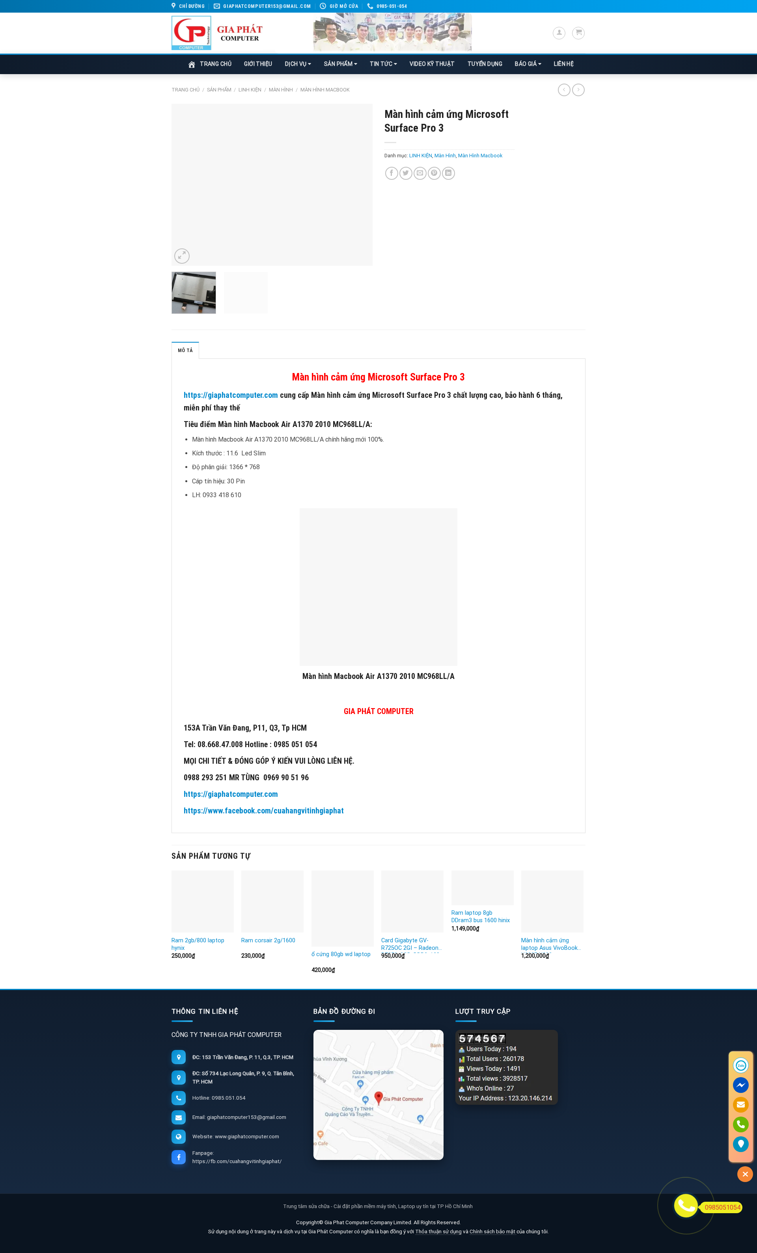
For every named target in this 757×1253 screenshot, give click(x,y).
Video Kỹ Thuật (432, 64)
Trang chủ (186, 90)
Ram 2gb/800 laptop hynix (198, 944)
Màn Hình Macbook (325, 90)
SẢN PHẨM (339, 64)
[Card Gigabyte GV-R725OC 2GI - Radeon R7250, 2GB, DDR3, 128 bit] (412, 902)
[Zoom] (182, 256)
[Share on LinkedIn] (448, 173)
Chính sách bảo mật (493, 1231)
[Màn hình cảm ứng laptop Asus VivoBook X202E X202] (552, 902)
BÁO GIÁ (526, 64)
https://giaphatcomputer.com (231, 395)
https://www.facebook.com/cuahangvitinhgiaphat (264, 810)
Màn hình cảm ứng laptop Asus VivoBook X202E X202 (549, 945)
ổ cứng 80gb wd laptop (341, 954)
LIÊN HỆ (564, 64)
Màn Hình (281, 90)
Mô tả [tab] (185, 350)
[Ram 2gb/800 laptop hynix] (203, 902)
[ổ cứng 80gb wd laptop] (342, 909)
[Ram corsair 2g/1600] (272, 902)
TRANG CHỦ (215, 64)
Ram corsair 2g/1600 (268, 940)
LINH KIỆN (250, 90)
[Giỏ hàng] (578, 33)
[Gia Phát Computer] (373, 33)
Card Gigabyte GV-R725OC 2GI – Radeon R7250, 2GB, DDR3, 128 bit (410, 945)
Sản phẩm (219, 90)
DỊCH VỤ (296, 64)
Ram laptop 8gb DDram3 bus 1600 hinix (480, 917)
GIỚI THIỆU (258, 64)
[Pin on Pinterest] (434, 173)
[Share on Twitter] (405, 173)
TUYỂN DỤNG (485, 64)
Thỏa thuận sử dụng (438, 1231)
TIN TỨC (382, 64)
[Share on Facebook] (391, 173)
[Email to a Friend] (420, 173)
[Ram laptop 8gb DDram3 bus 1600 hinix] (482, 888)
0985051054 (722, 1207)
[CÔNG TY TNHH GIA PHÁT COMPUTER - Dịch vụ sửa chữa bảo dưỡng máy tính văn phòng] (217, 33)
